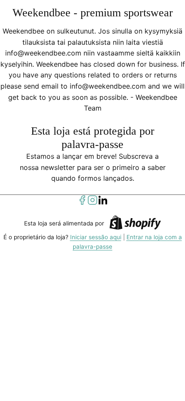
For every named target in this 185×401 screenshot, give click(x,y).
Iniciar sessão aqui (95, 237)
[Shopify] (135, 224)
